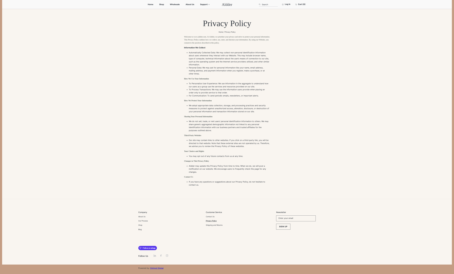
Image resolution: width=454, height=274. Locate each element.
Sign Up (283, 226)
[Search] (260, 4)
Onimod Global (157, 268)
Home (221, 32)
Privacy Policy (230, 32)
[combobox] (268, 4)
